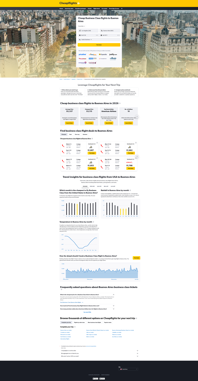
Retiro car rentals (90, 336)
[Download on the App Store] (102, 378)
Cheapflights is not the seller (68, 350)
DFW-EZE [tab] (92, 186)
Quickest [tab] (85, 134)
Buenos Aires (79, 79)
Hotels (89, 8)
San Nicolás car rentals (65, 336)
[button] (87, 35)
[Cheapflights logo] (68, 3)
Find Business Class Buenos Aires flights (70, 302)
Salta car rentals (90, 332)
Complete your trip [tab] (66, 322)
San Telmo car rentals (117, 336)
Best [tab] (70, 134)
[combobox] (82, 26)
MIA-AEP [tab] (106, 186)
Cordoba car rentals (65, 332)
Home (61, 8)
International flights (64, 338)
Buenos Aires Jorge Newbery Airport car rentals (123, 330)
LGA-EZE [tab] (99, 186)
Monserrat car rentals (65, 334)
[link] (69, 123)
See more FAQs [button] (87, 312)
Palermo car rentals (116, 334)
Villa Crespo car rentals (91, 334)
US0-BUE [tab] (85, 186)
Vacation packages (80, 8)
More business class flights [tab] (94, 322)
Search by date (69, 8)
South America (67, 79)
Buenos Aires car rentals (66, 330)
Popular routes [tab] (107, 322)
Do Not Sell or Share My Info (94, 374)
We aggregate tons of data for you (70, 353)
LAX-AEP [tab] (113, 186)
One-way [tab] (77, 134)
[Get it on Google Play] (95, 378)
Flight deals (96, 8)
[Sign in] (121, 8)
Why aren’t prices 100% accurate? (70, 356)
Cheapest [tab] (63, 134)
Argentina (73, 79)
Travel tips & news (114, 8)
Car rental (104, 8)
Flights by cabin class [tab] (79, 322)
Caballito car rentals (116, 332)
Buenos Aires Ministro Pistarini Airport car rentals (97, 330)
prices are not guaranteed (91, 346)
